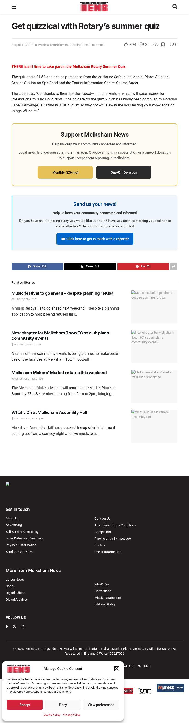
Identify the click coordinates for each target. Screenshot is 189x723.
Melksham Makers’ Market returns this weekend (59, 372)
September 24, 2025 (25, 379)
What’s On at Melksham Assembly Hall (49, 412)
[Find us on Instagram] (22, 626)
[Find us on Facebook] (7, 626)
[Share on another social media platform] (173, 266)
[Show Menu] (14, 7)
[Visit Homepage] (94, 6)
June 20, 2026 (22, 299)
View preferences (101, 705)
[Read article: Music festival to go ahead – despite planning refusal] (154, 306)
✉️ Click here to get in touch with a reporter (95, 239)
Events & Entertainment (53, 44)
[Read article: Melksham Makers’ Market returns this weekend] (154, 386)
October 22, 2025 (24, 344)
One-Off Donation (124, 172)
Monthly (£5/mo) (65, 172)
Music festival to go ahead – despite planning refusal (63, 293)
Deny (63, 705)
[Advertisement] (94, 459)
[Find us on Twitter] (14, 626)
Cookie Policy (52, 714)
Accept (24, 705)
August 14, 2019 (22, 44)
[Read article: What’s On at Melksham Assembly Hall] (154, 426)
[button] (116, 668)
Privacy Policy (71, 714)
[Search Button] (174, 7)
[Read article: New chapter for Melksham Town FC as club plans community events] (154, 346)
